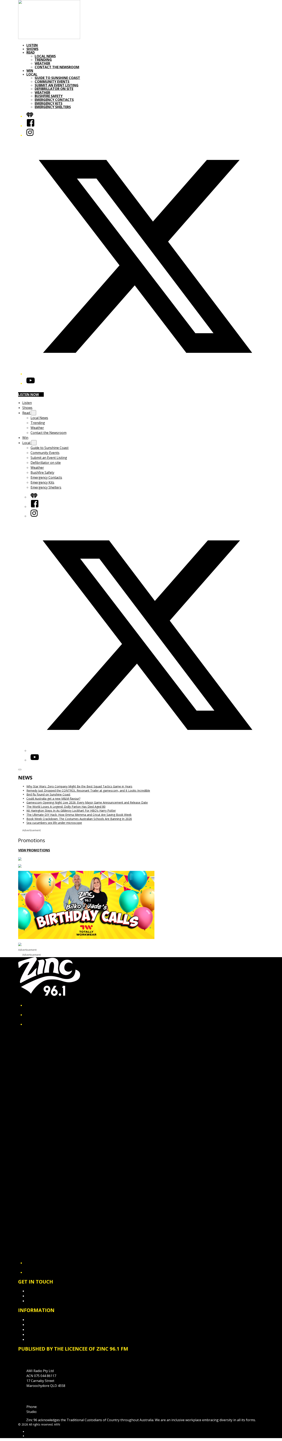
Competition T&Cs (40, 1324)
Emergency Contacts (54, 99)
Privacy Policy (36, 1319)
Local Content (37, 1339)
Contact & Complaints (43, 1291)
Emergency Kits (48, 103)
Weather (42, 63)
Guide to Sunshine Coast (57, 78)
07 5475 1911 (48, 1406)
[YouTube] (30, 383)
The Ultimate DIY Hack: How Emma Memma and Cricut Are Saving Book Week (79, 815)
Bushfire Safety (49, 96)
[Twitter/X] (145, 374)
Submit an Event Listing (56, 85)
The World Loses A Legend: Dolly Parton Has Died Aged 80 (65, 807)
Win (29, 70)
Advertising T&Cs (39, 1329)
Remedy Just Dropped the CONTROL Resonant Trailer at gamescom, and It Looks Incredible (88, 790)
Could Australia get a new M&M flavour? (53, 798)
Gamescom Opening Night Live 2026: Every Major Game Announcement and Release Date (87, 802)
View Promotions (34, 850)
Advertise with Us (39, 1296)
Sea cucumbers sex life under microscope (54, 823)
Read (30, 52)
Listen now (28, 394)
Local (31, 74)
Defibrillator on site (54, 88)
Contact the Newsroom (57, 67)
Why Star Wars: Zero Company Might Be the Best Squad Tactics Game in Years (79, 786)
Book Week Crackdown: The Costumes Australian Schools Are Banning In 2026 (79, 819)
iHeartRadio (34, 1436)
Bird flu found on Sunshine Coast (48, 794)
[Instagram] (29, 135)
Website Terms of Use (43, 1334)
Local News (45, 56)
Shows (32, 49)
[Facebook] (30, 125)
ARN (29, 1432)
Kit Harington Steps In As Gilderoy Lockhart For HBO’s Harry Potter (71, 810)
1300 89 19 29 (48, 1411)
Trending (43, 59)
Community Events (52, 81)
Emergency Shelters (53, 107)
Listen (32, 45)
